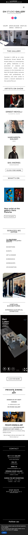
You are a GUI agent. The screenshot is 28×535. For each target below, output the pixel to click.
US (21, 28)
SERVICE (11, 28)
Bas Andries (14, 163)
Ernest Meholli (14, 112)
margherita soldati (14, 138)
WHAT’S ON (23, 26)
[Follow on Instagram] (12, 18)
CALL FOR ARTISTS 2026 (13, 207)
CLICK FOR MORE (14, 170)
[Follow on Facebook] (15, 18)
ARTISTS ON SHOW (14, 26)
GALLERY (5, 26)
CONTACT (17, 28)
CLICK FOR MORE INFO (9, 225)
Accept (4, 532)
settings (16, 530)
